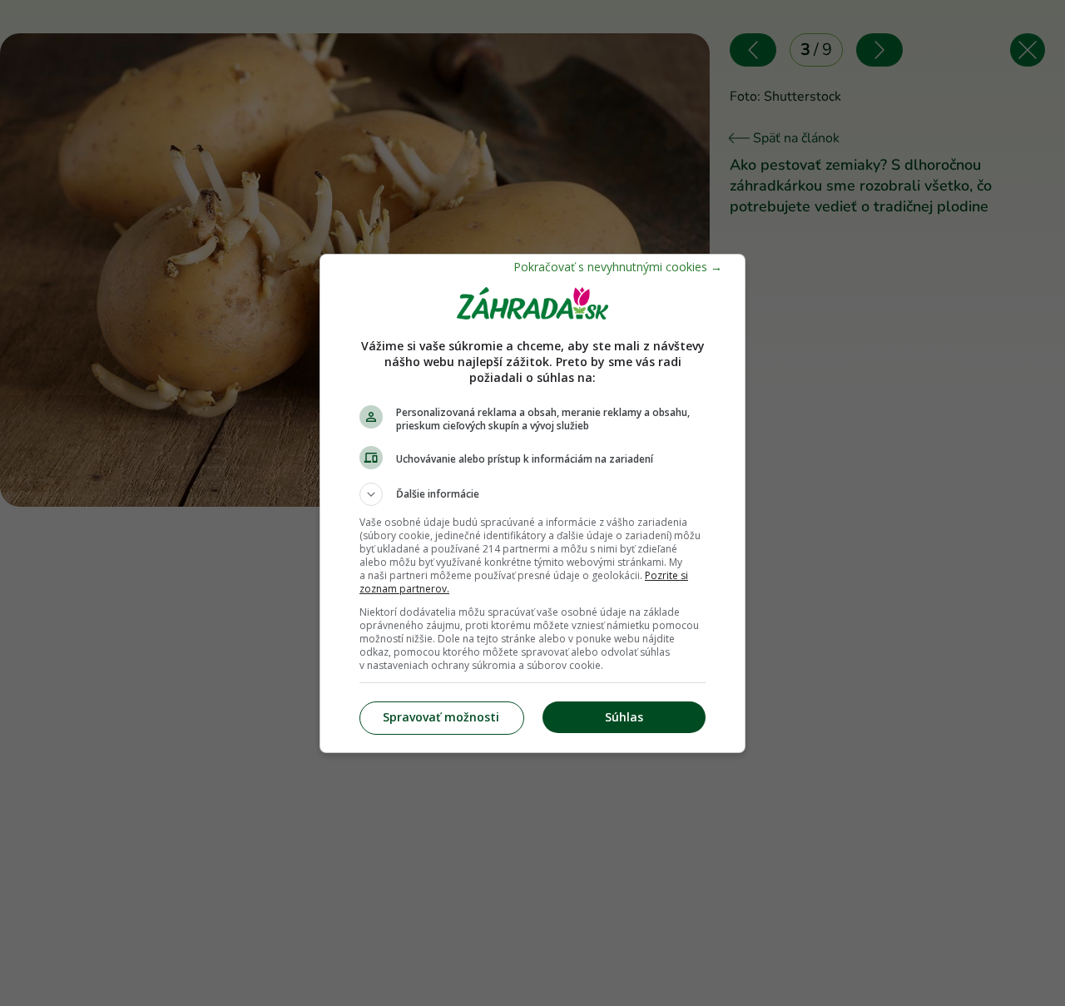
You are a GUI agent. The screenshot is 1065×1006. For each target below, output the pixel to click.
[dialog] (533, 503)
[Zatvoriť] (617, 267)
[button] (532, 494)
